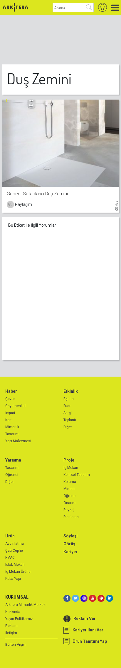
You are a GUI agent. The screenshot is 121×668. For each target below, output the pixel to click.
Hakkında (12, 612)
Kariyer (70, 551)
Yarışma (13, 460)
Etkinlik (70, 391)
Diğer (67, 427)
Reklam (11, 626)
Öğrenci (11, 475)
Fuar (66, 406)
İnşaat (10, 413)
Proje (68, 460)
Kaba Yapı (13, 579)
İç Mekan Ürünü (18, 572)
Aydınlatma (14, 543)
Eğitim (68, 399)
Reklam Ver (84, 618)
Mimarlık (12, 427)
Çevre (10, 399)
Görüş (69, 543)
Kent (9, 420)
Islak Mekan (15, 565)
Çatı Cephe (14, 551)
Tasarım (12, 434)
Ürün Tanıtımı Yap (90, 641)
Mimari (69, 489)
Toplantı (69, 420)
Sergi (67, 413)
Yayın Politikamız (19, 619)
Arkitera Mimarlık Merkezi (25, 605)
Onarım (69, 503)
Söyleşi (70, 536)
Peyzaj (68, 510)
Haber (11, 391)
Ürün (10, 536)
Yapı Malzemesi (18, 441)
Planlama (71, 517)
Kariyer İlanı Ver (88, 630)
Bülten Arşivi (15, 645)
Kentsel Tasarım (76, 475)
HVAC (10, 558)
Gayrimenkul (15, 406)
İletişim (11, 633)
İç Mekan (70, 468)
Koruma (69, 482)
